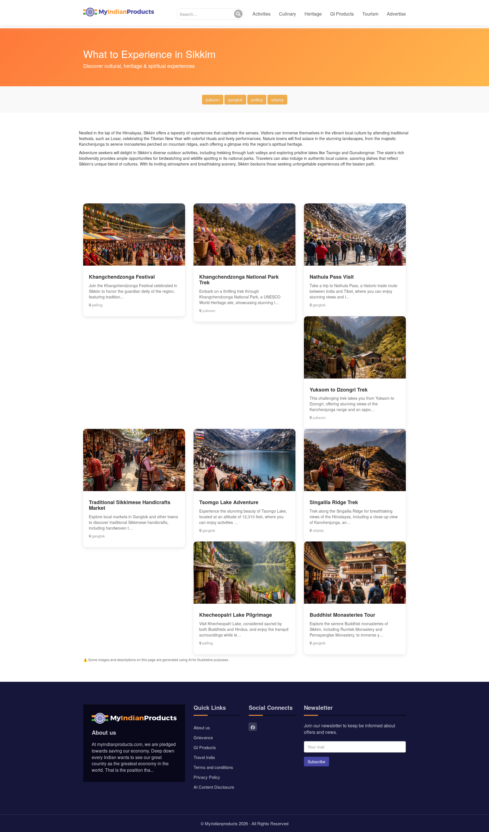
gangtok (235, 99)
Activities (261, 13)
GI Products (342, 13)
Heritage (313, 13)
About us (202, 727)
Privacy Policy (207, 777)
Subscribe (316, 761)
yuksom (213, 99)
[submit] (238, 14)
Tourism (370, 13)
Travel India (204, 757)
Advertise (396, 13)
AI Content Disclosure (214, 787)
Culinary (287, 13)
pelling (257, 99)
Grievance (203, 737)
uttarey (277, 99)
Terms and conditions (213, 767)
